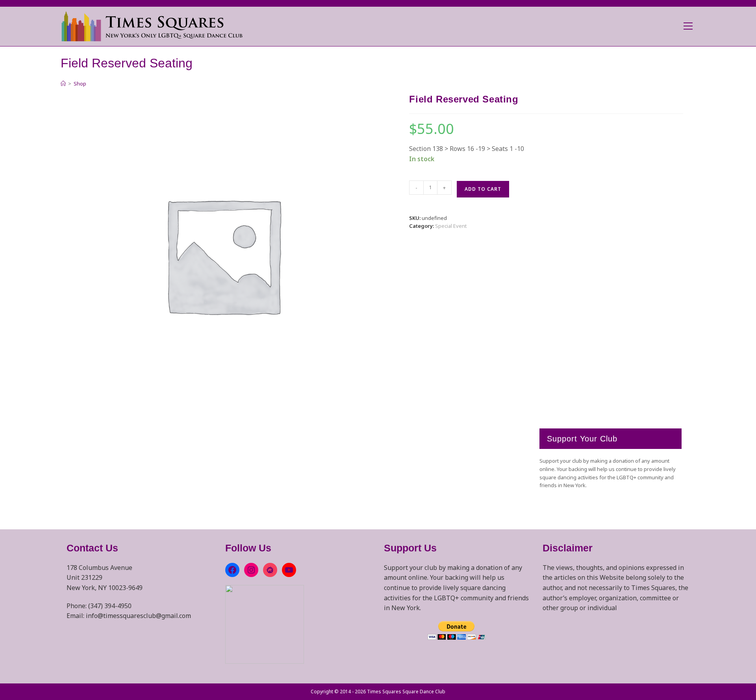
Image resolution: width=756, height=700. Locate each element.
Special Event (451, 225)
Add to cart (483, 189)
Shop (80, 83)
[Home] (63, 83)
